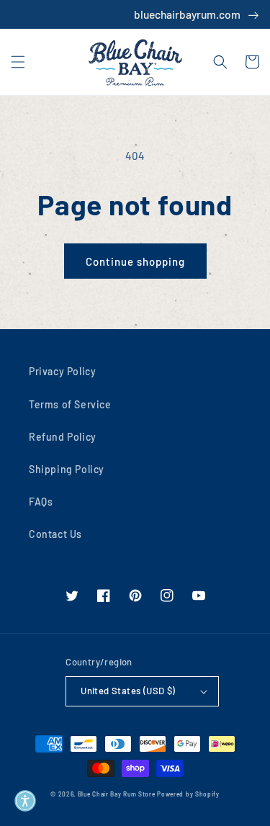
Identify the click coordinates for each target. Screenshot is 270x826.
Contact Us (55, 534)
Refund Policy (62, 437)
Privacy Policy (62, 371)
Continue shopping (135, 261)
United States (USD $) (128, 690)
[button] (18, 62)
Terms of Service (70, 404)
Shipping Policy (66, 469)
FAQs (41, 501)
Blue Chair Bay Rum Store (117, 794)
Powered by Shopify (188, 794)
